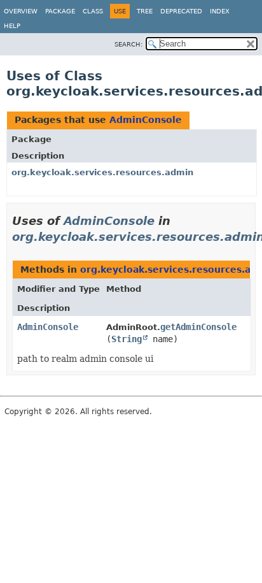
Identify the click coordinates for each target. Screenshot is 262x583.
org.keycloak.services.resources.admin (102, 172)
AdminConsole (145, 120)
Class (93, 11)
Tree (145, 11)
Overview (21, 11)
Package (60, 11)
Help (12, 25)
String (126, 339)
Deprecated (181, 11)
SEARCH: (128, 44)
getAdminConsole (198, 327)
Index (220, 11)
